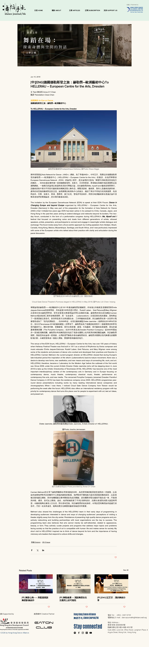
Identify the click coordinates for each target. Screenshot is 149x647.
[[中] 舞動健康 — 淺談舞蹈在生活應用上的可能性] (74, 583)
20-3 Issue (46, 542)
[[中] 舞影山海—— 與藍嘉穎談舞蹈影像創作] (36, 583)
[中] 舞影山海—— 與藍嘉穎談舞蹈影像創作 (35, 598)
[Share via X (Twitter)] (37, 550)
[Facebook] (78, 632)
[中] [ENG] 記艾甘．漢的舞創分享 (111, 598)
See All (125, 570)
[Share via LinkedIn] (43, 550)
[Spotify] (74, 632)
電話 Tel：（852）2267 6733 (119, 615)
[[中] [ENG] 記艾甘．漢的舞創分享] (111, 583)
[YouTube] (90, 632)
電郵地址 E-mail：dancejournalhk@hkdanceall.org (127, 617)
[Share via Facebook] (32, 550)
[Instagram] (82, 632)
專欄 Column (36, 542)
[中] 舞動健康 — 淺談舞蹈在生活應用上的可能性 (73, 598)
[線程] (86, 632)
